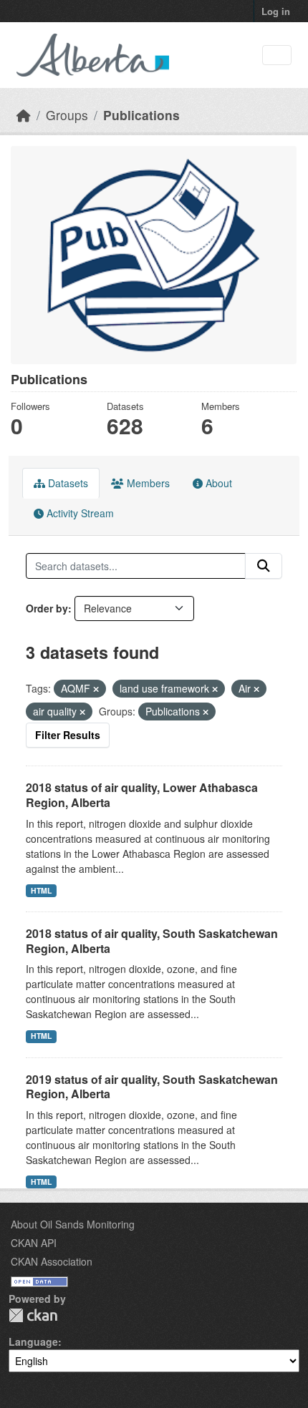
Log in (275, 11)
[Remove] (96, 689)
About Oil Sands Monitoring (73, 1224)
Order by (47, 608)
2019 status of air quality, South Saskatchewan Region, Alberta (152, 1087)
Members (147, 483)
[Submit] (263, 566)
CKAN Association (51, 1261)
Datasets (66, 483)
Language (33, 1341)
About (217, 483)
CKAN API (34, 1243)
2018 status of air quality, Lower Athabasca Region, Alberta (142, 795)
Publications (141, 115)
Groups (67, 115)
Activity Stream (79, 513)
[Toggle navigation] (277, 55)
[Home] (23, 115)
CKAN (33, 1315)
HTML (41, 890)
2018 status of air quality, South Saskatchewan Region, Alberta (152, 941)
